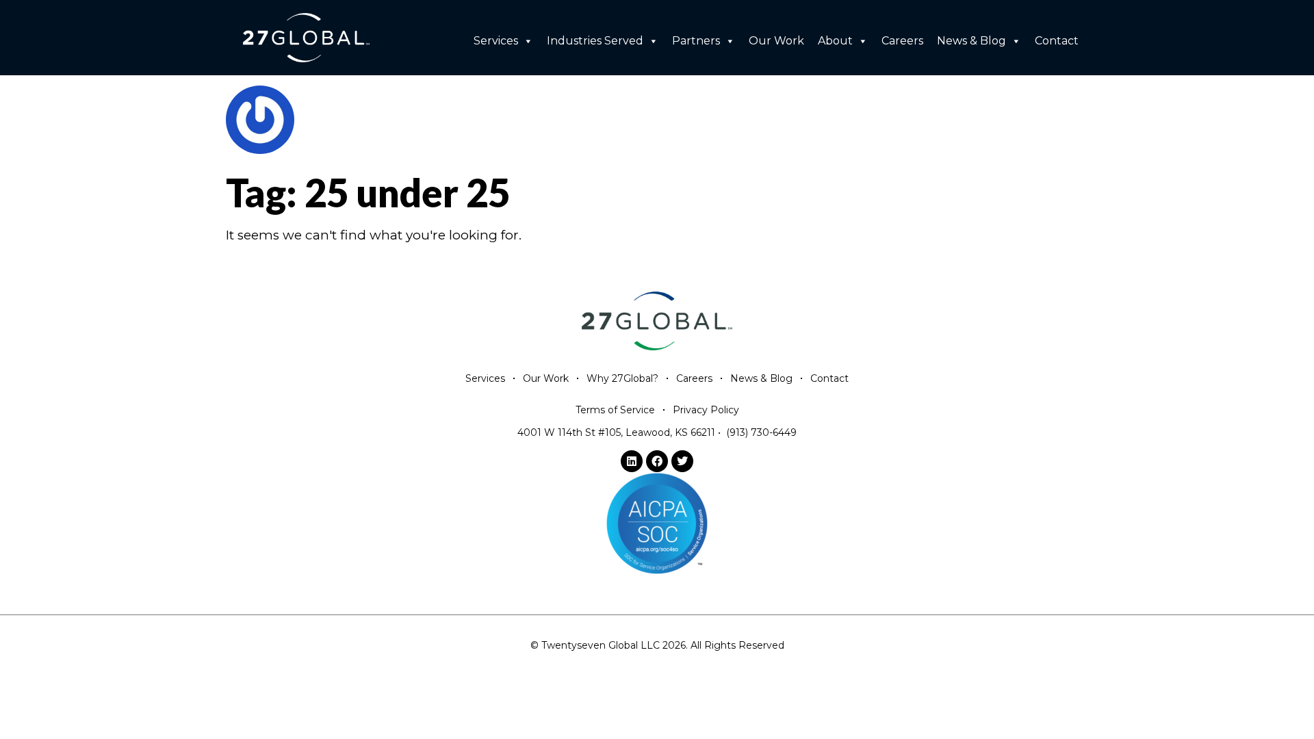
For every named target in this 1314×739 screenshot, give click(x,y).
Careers (902, 40)
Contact (1057, 40)
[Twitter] (682, 461)
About (835, 40)
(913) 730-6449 (761, 432)
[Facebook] (657, 461)
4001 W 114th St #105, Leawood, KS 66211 (616, 432)
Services (496, 40)
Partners (696, 40)
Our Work (776, 40)
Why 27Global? (622, 378)
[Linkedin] (632, 461)
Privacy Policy (706, 410)
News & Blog (971, 40)
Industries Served (595, 40)
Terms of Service (615, 410)
